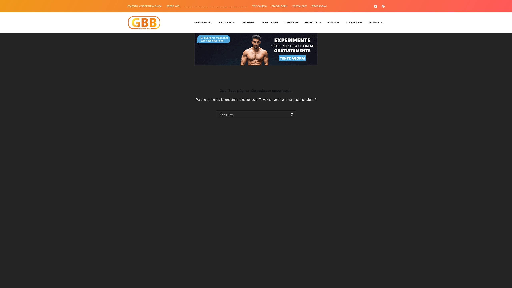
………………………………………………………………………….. (215, 6)
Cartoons (291, 22)
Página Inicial (203, 22)
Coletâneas (354, 22)
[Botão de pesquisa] (292, 114)
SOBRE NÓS (172, 6)
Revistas (311, 22)
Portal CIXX (299, 6)
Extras (374, 22)
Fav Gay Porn (279, 6)
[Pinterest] (383, 6)
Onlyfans (248, 22)
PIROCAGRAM (319, 6)
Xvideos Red (269, 22)
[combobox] (252, 114)
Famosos (333, 22)
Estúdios (225, 22)
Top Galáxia (259, 6)
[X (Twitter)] (375, 6)
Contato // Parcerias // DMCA (144, 6)
